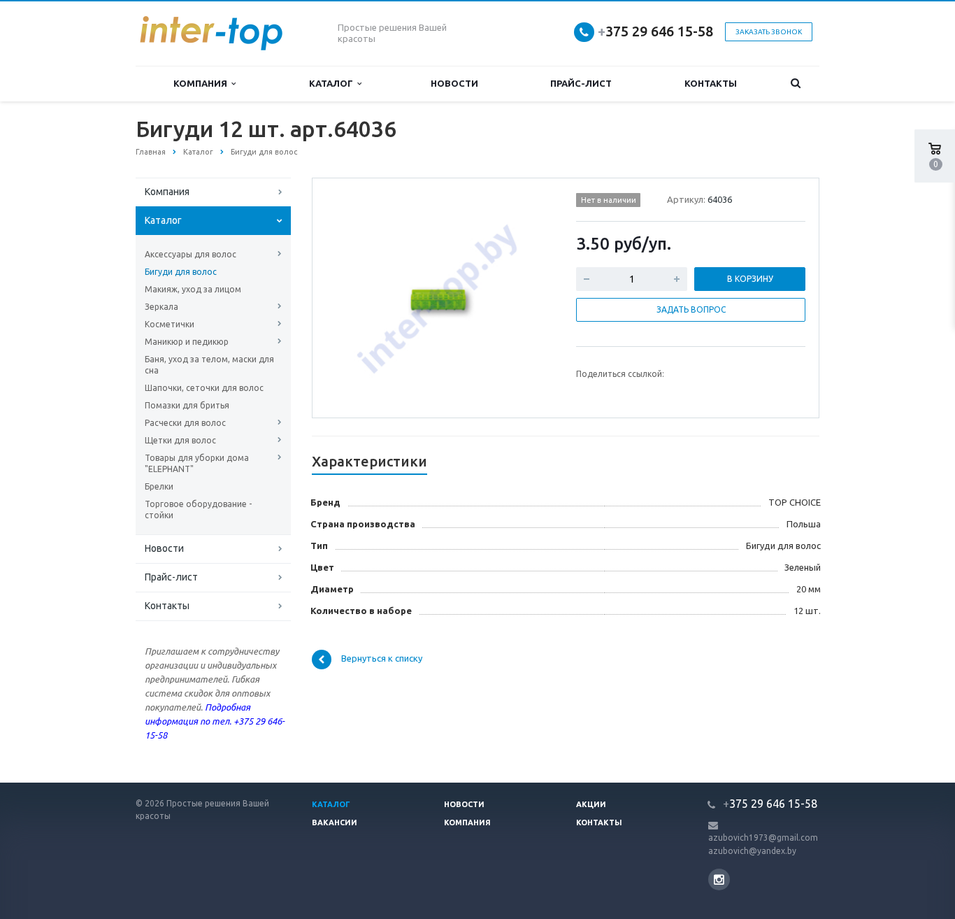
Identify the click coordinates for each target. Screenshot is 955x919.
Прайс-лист (581, 83)
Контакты (710, 83)
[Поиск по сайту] (796, 83)
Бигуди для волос (181, 271)
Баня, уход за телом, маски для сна (209, 365)
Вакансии (334, 822)
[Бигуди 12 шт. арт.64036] (441, 299)
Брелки (159, 486)
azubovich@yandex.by (752, 850)
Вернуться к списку (381, 659)
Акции (591, 804)
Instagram (719, 879)
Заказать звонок (768, 32)
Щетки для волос (180, 440)
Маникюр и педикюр (187, 341)
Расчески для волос (185, 422)
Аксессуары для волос (190, 254)
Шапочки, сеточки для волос (204, 387)
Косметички (169, 324)
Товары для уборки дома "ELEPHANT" (197, 463)
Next (530, 297)
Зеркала (161, 306)
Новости (454, 83)
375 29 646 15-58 (655, 31)
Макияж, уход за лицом (193, 289)
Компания (202, 83)
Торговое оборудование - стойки (198, 509)
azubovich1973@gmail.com (763, 837)
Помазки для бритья (187, 405)
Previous (352, 297)
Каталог (333, 83)
